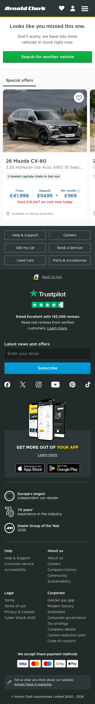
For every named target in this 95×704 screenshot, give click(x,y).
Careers (69, 235)
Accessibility (15, 570)
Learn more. (57, 328)
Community (57, 575)
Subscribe (47, 368)
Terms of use (15, 606)
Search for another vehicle (47, 57)
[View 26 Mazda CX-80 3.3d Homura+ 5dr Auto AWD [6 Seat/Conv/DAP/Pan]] (45, 120)
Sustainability (59, 581)
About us (55, 558)
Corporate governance (67, 618)
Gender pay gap (61, 600)
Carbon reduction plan (67, 635)
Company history (62, 570)
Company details (62, 629)
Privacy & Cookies (19, 612)
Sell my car (25, 248)
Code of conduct (62, 641)
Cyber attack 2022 (19, 618)
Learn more (47, 455)
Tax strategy (58, 623)
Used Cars (25, 260)
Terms (9, 600)
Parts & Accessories (69, 260)
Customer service (19, 564)
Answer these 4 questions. (33, 684)
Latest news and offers (27, 344)
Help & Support (25, 235)
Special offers (19, 80)
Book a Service (69, 248)
